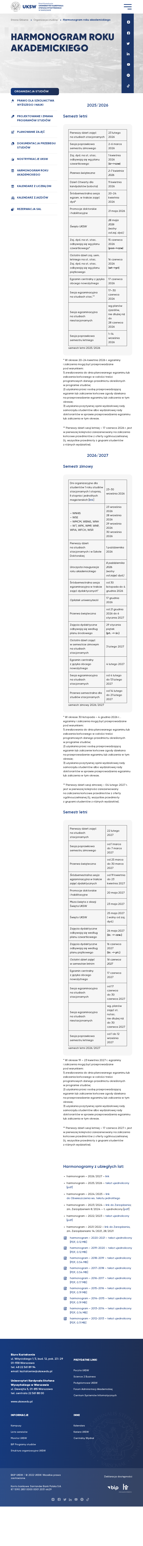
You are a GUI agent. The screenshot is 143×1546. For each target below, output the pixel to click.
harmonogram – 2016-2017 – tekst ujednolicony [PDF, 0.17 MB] (100, 1280)
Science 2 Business (85, 1376)
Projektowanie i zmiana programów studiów (35, 118)
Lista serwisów (19, 1432)
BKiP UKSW (17, 1475)
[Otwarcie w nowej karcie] (127, 21)
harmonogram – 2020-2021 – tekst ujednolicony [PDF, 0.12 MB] (101, 1240)
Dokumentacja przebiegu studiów (36, 145)
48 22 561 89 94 (26, 1367)
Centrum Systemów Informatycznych (95, 1395)
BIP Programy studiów (23, 1444)
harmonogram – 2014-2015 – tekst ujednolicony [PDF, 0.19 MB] (100, 1300)
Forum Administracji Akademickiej (93, 1389)
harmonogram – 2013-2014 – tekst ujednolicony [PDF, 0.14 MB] (100, 1310)
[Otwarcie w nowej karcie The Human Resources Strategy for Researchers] (125, 1487)
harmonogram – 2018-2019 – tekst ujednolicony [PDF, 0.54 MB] (100, 1260)
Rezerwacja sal (29, 209)
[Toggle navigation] (128, 6)
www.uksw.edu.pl (22, 1401)
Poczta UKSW (81, 1370)
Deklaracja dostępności (118, 1476)
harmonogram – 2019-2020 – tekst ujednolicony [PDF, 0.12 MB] (101, 1250)
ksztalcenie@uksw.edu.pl (36, 1371)
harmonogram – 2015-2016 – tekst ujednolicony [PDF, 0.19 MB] (100, 1290)
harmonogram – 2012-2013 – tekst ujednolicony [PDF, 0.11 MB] (100, 1320)
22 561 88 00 (36, 1393)
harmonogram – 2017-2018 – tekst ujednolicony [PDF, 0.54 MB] (100, 1270)
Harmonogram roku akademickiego (32, 172)
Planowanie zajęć (31, 132)
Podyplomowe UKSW (85, 1383)
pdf (126, 1209)
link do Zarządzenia (118, 1205)
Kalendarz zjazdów (32, 197)
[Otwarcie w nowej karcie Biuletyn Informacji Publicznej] (112, 1488)
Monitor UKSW (19, 1438)
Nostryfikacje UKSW (32, 159)
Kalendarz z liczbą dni (34, 186)
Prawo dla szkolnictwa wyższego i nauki (35, 102)
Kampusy (16, 1426)
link (91, 500)
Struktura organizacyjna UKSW (28, 1451)
